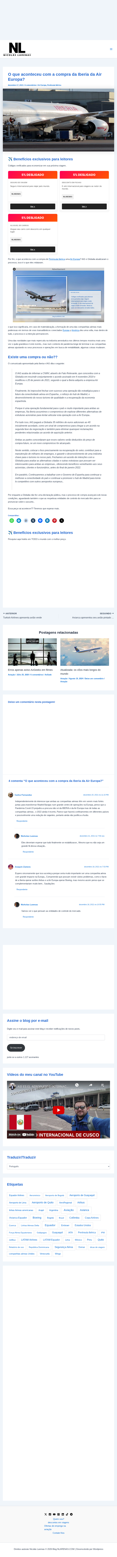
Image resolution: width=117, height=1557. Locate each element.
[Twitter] (45, 1514)
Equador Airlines (16, 1195)
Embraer (65, 1225)
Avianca (84, 1210)
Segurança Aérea (64, 1247)
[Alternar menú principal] (111, 49)
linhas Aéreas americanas (21, 1210)
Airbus (81, 1202)
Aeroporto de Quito (43, 1202)
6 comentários (37, 675)
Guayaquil (57, 1232)
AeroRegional (65, 1203)
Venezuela (45, 1253)
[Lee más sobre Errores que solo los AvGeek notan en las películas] (32, 652)
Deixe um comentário (94, 678)
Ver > (32, 206)
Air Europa (42, 85)
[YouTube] (54, 1514)
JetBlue (12, 1240)
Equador (50, 1225)
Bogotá (50, 1218)
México (78, 1240)
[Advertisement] (58, 20)
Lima (67, 1240)
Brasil (61, 1218)
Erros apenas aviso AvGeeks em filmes (30, 669)
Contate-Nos (58, 1533)
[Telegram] (71, 1514)
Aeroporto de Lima (17, 1202)
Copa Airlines (92, 1218)
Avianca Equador (18, 1218)
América (75, 330)
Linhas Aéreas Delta (30, 1225)
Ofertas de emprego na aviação (55, 1528)
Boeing (37, 1217)
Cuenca (12, 1225)
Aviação (11, 675)
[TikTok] (67, 1514)
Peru (89, 1240)
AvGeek (48, 675)
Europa (66, 330)
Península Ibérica (54, 85)
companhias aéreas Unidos (22, 1254)
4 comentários (30, 85)
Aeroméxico (35, 1195)
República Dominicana (39, 1247)
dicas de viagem (97, 1247)
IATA (70, 1232)
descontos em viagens (58, 1522)
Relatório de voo (16, 1247)
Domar (81, 1247)
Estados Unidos (83, 1225)
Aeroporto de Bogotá (54, 1195)
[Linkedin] (62, 1514)
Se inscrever (16, 1048)
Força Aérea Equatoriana (20, 1232)
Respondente (22, 821)
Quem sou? (58, 1519)
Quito (101, 1239)
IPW (103, 1232)
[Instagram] (58, 1514)
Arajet (41, 1210)
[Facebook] (50, 1514)
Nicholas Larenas (29, 836)
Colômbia (74, 1217)
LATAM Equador (51, 1239)
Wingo (58, 1253)
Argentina (53, 1210)
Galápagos (42, 1232)
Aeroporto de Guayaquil (82, 1195)
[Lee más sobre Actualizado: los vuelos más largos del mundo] (84, 652)
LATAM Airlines (29, 1239)
